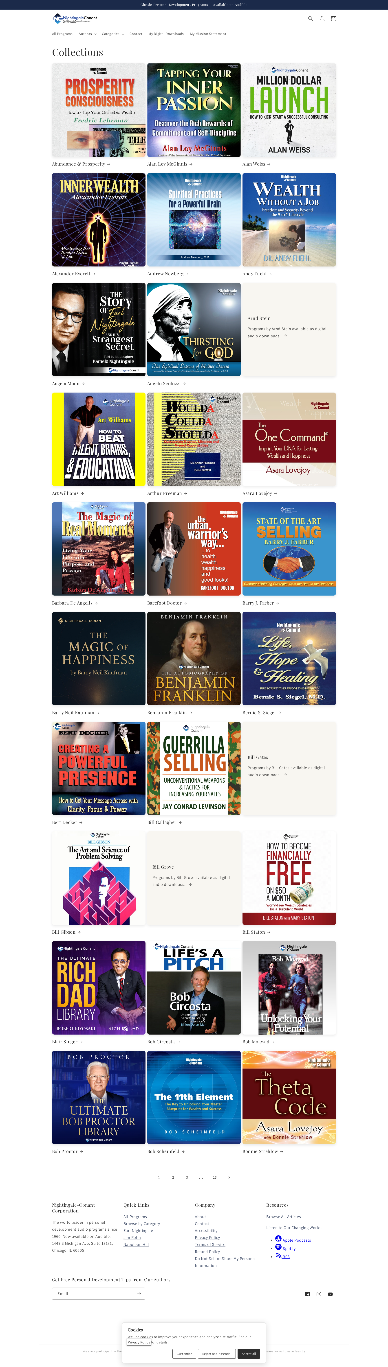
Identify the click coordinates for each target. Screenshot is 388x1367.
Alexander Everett (71, 273)
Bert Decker (64, 822)
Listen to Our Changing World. (294, 1227)
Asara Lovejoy (257, 493)
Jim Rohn (132, 1237)
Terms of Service (210, 1244)
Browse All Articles (283, 1216)
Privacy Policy (207, 1237)
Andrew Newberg (165, 273)
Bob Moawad (256, 1041)
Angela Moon (66, 383)
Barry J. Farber (258, 603)
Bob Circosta (161, 1041)
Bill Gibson (64, 932)
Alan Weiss (253, 164)
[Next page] (229, 1177)
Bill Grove (163, 867)
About (200, 1216)
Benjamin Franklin (167, 712)
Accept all (249, 1354)
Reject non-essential (216, 1354)
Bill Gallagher (162, 822)
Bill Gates (258, 757)
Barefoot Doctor (164, 603)
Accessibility (206, 1230)
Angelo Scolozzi (164, 383)
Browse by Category (141, 1223)
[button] (87, 33)
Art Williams (65, 493)
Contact (202, 1223)
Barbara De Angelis (72, 603)
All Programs (135, 1216)
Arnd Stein (259, 318)
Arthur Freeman (164, 493)
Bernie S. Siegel (259, 712)
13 (215, 1177)
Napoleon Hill (136, 1244)
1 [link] (159, 1177)
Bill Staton (253, 932)
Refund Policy (207, 1251)
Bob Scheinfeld (163, 1151)
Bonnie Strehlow (260, 1151)
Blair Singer (65, 1041)
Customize (184, 1354)
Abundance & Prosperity (79, 164)
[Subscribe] (139, 1294)
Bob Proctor (65, 1151)
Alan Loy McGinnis (167, 164)
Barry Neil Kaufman (73, 712)
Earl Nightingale (138, 1230)
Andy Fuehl (254, 273)
